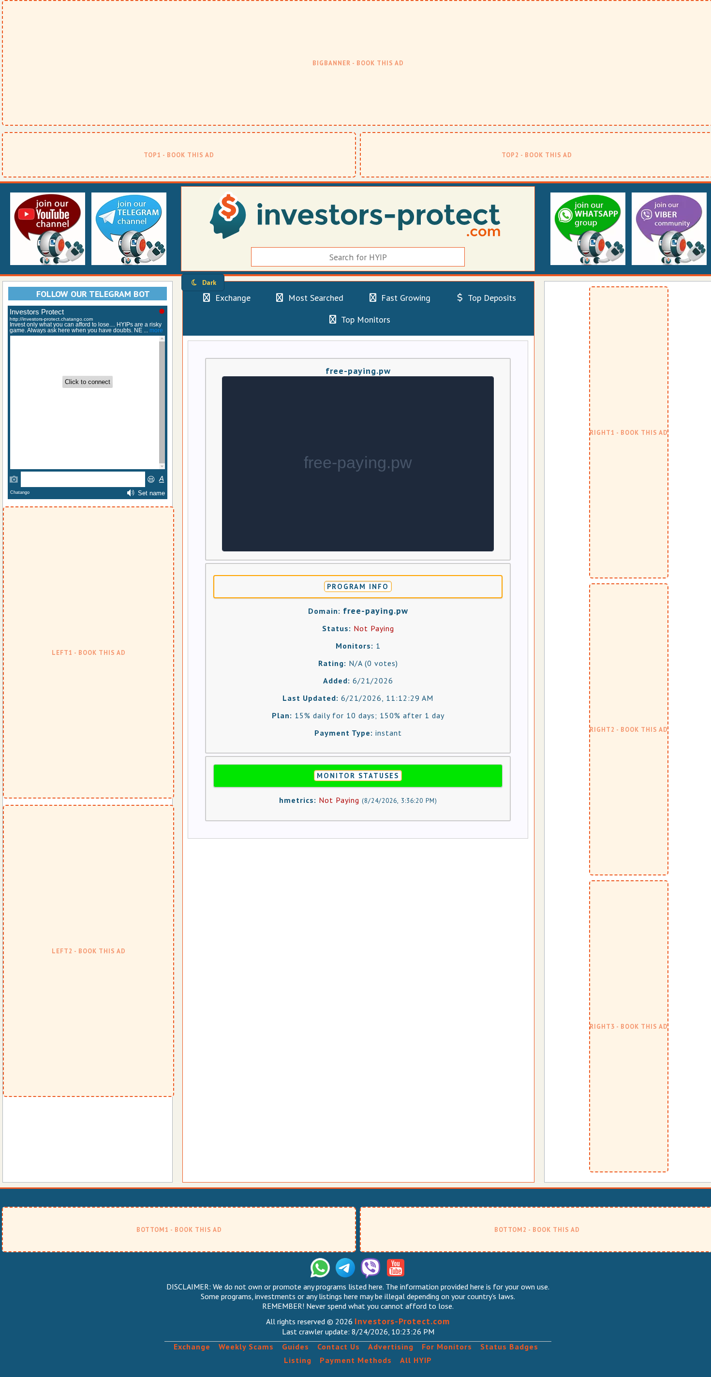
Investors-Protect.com (402, 1321)
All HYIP (416, 1360)
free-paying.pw (358, 370)
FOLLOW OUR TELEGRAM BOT (93, 293)
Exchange (232, 297)
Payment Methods (356, 1360)
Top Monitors (364, 319)
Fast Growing (404, 297)
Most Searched (314, 297)
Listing (297, 1360)
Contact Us (338, 1346)
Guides (295, 1346)
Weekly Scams (246, 1346)
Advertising (391, 1346)
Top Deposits (491, 297)
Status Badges (509, 1346)
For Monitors (447, 1346)
